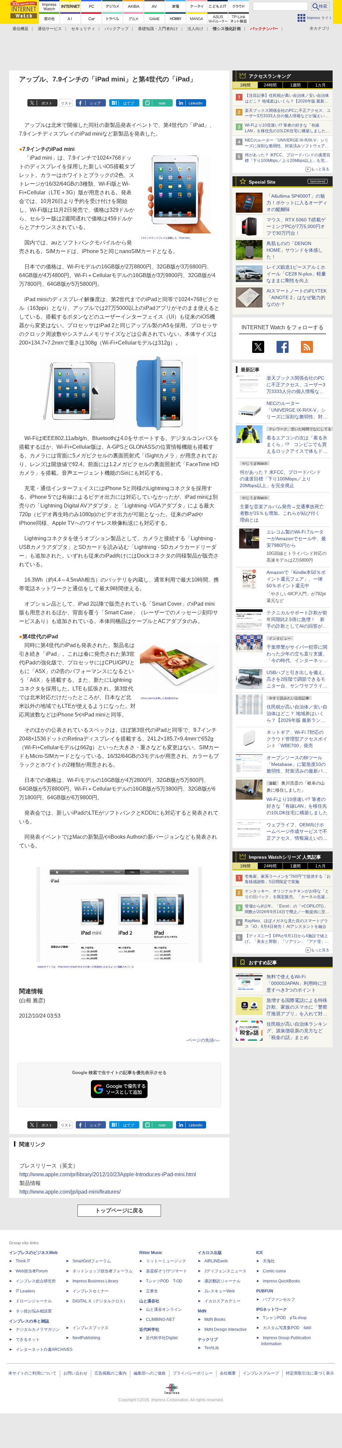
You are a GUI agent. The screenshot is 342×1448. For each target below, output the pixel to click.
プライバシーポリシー (193, 1373)
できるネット (28, 1339)
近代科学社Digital (162, 1337)
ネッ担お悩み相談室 (34, 1311)
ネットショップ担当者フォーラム (102, 1271)
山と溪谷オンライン (164, 1309)
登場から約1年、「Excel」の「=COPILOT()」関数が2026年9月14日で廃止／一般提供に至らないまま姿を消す (287, 912)
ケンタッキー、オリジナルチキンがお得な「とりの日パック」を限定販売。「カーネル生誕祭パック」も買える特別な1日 (287, 897)
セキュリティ (83, 28)
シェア (95, 103)
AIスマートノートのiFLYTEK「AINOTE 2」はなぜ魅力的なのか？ (297, 297)
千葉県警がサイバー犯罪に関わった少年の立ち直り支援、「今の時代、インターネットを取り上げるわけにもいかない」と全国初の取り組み (297, 660)
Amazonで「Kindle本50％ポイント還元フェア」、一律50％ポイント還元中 (296, 579)
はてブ (128, 103)
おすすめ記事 (263, 962)
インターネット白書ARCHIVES (44, 1349)
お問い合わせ (75, 1373)
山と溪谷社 (149, 1301)
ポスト (46, 103)
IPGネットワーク (271, 1309)
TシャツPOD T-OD (164, 1281)
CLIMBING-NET (160, 1319)
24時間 (270, 85)
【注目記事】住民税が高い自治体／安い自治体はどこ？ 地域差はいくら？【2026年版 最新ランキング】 (287, 101)
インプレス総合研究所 (36, 1281)
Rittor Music (150, 1252)
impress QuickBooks (281, 1281)
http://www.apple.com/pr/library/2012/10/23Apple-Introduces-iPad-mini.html (107, 1174)
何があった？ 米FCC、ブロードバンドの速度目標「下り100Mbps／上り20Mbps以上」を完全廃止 (280, 478)
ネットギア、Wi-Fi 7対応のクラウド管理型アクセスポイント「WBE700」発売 (297, 739)
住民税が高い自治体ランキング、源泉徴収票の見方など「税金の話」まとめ (297, 1030)
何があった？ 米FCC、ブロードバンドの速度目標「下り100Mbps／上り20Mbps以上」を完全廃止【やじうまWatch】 (287, 161)
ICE (259, 1252)
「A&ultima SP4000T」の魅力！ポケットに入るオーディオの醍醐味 (297, 202)
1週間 (295, 85)
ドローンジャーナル (34, 1301)
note (162, 103)
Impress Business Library (95, 1281)
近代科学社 (149, 1329)
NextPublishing (86, 1337)
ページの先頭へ (203, 1040)
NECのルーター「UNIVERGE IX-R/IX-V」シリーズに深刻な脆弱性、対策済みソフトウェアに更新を (287, 146)
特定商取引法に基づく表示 (310, 1373)
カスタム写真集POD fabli (287, 1327)
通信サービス (50, 28)
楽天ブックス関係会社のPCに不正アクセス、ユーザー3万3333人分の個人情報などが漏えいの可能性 (288, 116)
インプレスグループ (261, 1373)
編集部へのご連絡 (150, 1373)
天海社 (269, 1261)
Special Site (262, 182)
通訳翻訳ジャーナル (222, 1281)
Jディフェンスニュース (225, 1271)
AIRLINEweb (216, 1261)
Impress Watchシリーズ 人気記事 (285, 857)
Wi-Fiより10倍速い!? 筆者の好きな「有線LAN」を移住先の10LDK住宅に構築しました (297, 806)
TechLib (211, 1348)
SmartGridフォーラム (91, 1261)
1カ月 (320, 85)
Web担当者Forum (32, 1271)
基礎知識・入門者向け (158, 28)
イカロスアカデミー (222, 1301)
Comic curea (274, 1271)
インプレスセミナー (90, 1291)
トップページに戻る (119, 1210)
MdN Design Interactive (225, 1329)
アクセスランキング (270, 76)
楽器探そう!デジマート (166, 1271)
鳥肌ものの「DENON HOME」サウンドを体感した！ (295, 250)
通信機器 (20, 28)
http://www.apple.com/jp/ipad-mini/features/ (70, 1192)
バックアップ (117, 28)
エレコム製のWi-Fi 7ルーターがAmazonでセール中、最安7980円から (296, 538)
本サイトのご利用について (32, 1373)
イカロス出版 (210, 1252)
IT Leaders (25, 1291)
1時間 (245, 85)
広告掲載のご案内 (111, 1373)
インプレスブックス (90, 1327)
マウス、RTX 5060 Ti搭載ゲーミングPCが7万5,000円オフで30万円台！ (296, 226)
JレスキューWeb (219, 1291)
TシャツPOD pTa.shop (285, 1317)
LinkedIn (195, 103)
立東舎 (152, 1291)
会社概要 (228, 1373)
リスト (66, 103)
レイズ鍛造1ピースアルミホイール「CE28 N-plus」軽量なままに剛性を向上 (296, 273)
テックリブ (208, 1339)
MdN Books (214, 1319)
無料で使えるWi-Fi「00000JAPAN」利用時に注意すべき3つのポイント (297, 983)
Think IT (23, 1261)
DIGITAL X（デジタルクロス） (99, 1301)
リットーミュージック (166, 1261)
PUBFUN (264, 1291)
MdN (202, 1311)
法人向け (195, 28)
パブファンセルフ (279, 1299)
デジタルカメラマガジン (38, 1329)
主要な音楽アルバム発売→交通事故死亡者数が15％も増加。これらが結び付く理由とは (282, 513)
